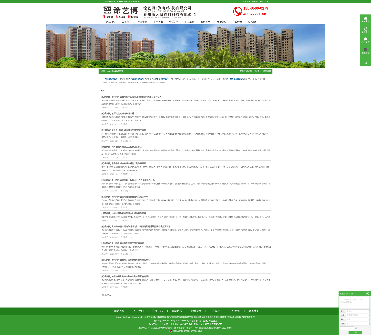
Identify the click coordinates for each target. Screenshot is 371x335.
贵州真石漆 (210, 317)
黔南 (207, 324)
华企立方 (213, 321)
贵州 (172, 324)
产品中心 (142, 22)
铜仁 (191, 324)
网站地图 (254, 2)
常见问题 (106, 260)
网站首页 (110, 22)
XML (266, 2)
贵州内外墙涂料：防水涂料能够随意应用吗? (131, 260)
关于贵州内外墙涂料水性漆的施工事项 (129, 130)
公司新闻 (106, 97)
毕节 (186, 324)
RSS (261, 2)
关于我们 (126, 22)
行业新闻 (106, 113)
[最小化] (367, 293)
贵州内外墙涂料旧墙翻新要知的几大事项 (130, 197)
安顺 (196, 324)
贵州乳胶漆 (221, 317)
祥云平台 (194, 321)
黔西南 (219, 324)
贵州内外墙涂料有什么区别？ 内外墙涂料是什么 (133, 180)
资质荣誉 (174, 22)
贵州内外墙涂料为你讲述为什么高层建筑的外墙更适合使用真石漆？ (142, 226)
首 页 (257, 71)
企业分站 (246, 2)
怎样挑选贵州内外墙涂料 (123, 113)
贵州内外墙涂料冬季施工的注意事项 (128, 243)
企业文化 (189, 22)
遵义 (182, 324)
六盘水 (201, 324)
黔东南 (213, 324)
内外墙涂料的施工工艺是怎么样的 (127, 147)
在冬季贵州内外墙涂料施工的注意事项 (129, 163)
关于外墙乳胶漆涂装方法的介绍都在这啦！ (131, 276)
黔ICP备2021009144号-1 (165, 321)
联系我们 (253, 22)
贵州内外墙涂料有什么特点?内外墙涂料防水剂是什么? (136, 97)
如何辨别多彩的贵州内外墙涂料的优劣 (129, 213)
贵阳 (177, 324)
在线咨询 (237, 22)
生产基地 (158, 22)
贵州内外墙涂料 (234, 317)
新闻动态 (221, 22)
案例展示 (205, 22)
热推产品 (153, 324)
